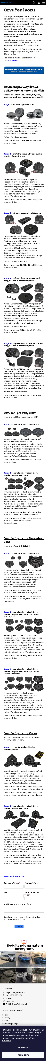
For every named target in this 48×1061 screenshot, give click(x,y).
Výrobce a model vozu (32, 893)
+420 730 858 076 (14, 995)
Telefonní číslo (31, 883)
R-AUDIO (9, 998)
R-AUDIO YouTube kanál (16, 1004)
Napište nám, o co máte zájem (18, 904)
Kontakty (6, 1017)
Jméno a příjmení (12, 883)
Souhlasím (23, 1054)
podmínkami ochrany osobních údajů (22, 918)
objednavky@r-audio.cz (16, 992)
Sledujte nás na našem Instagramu (24, 947)
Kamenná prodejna (10, 1023)
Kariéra (5, 1020)
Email (6, 892)
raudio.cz (10, 1001)
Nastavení (23, 1047)
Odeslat (19, 926)
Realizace (6, 1015)
